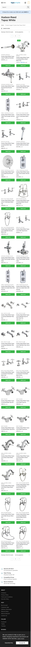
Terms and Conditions (6, 597)
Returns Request (5, 613)
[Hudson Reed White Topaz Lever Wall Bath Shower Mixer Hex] (8, 219)
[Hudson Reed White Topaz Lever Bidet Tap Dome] (23, 418)
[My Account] (25, 3)
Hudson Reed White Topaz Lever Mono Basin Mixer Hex (7, 457)
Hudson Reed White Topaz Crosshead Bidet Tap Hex (7, 401)
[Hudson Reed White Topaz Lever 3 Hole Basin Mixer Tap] (8, 190)
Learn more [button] (20, 638)
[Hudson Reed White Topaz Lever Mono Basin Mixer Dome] (8, 474)
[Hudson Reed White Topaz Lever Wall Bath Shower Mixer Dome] (23, 533)
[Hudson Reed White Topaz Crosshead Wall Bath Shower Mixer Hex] (23, 474)
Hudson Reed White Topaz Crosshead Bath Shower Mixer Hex (22, 202)
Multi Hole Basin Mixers (22, 113)
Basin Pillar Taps (20, 84)
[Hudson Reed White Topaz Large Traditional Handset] (8, 46)
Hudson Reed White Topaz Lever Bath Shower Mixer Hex (7, 516)
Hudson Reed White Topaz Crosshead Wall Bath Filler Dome (7, 345)
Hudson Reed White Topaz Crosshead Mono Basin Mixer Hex (22, 59)
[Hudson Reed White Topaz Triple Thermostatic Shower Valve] (8, 105)
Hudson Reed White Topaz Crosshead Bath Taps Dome (7, 145)
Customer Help (5, 607)
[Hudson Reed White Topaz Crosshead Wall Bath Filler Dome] (8, 333)
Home (2, 25)
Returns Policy (5, 611)
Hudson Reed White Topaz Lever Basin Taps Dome (22, 86)
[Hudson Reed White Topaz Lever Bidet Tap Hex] (23, 391)
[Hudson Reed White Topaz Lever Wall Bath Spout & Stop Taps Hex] (23, 305)
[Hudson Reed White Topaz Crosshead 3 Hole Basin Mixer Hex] (8, 362)
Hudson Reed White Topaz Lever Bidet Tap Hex (22, 401)
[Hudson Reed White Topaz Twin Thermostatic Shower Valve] (23, 162)
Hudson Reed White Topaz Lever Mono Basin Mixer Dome (7, 487)
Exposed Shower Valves (7, 84)
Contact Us (4, 615)
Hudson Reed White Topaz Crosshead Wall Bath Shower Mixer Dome (22, 516)
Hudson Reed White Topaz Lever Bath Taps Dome (22, 229)
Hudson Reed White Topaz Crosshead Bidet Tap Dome (8, 428)
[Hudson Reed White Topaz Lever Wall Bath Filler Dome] (23, 333)
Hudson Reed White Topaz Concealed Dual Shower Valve (7, 173)
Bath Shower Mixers (21, 198)
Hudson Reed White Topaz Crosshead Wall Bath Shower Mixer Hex (22, 486)
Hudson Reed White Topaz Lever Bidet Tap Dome (22, 428)
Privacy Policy (5, 595)
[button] (28, 3)
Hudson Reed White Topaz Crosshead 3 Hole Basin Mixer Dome (22, 373)
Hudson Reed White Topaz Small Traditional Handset (22, 144)
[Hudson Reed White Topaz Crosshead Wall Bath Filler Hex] (8, 305)
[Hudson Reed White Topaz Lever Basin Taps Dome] (23, 76)
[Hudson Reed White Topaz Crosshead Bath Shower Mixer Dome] (8, 533)
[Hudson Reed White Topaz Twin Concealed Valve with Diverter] (23, 276)
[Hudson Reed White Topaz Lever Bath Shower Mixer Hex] (8, 504)
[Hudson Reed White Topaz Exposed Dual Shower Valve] (8, 76)
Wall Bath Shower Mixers (7, 227)
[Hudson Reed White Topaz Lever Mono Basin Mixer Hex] (8, 445)
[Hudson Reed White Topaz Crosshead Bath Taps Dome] (8, 133)
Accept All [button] (22, 642)
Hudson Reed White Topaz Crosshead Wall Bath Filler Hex (7, 316)
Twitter (3, 624)
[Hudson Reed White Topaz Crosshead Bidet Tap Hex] (8, 391)
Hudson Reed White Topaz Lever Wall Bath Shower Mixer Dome (22, 544)
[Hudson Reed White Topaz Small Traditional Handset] (23, 133)
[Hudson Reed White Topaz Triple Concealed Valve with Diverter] (8, 276)
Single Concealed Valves (7, 170)
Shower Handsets (5, 54)
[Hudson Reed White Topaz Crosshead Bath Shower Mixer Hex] (23, 190)
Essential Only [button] (9, 642)
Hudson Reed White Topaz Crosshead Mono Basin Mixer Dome (22, 457)
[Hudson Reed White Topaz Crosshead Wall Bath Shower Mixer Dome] (23, 504)
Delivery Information (6, 609)
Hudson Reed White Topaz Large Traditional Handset (7, 57)
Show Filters (6, 28)
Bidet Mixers (4, 399)
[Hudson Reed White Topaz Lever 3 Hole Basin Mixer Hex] (23, 105)
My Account (4, 605)
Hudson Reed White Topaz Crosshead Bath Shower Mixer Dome (7, 544)
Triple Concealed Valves (7, 113)
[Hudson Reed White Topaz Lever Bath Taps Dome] (23, 219)
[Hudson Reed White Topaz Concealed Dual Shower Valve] (8, 162)
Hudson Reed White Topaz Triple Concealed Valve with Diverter (8, 288)
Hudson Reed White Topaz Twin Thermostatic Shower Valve (22, 173)
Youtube (3, 626)
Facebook (3, 621)
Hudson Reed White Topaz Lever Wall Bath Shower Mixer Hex (7, 230)
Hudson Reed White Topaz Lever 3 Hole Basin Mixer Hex (22, 116)
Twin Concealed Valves (22, 170)
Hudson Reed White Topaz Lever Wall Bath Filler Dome (23, 344)
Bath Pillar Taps (5, 141)
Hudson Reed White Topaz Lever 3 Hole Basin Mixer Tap (7, 202)
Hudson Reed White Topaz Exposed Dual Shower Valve (7, 87)
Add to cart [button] (7, 65)
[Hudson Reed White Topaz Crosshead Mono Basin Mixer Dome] (23, 445)
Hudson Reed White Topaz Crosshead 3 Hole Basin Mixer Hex (7, 373)
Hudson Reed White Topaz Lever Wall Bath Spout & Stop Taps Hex (22, 316)
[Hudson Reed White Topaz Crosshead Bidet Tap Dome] (8, 418)
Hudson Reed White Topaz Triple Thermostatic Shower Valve (8, 116)
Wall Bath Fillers (5, 313)
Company (3, 592)
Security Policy (5, 599)
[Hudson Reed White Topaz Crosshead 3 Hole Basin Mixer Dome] (23, 362)
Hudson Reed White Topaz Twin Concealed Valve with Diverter (22, 288)
